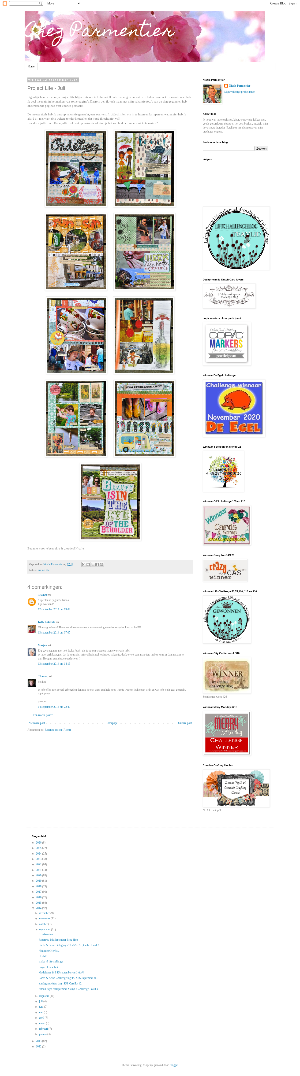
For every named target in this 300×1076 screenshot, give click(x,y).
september (45, 929)
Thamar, (43, 676)
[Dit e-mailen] (83, 564)
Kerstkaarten (46, 934)
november (45, 918)
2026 (39, 842)
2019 (39, 880)
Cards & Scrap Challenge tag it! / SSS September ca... (68, 978)
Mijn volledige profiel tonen (239, 91)
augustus (44, 996)
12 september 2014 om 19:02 (54, 609)
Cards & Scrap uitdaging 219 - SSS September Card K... (70, 945)
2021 (39, 870)
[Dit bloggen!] (88, 564)
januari (43, 1034)
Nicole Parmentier (239, 85)
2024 (39, 853)
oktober (43, 924)
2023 (39, 859)
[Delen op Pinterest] (101, 564)
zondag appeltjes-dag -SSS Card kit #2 (60, 983)
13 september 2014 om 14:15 (54, 663)
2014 (39, 908)
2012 (39, 1046)
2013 (39, 1041)
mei (41, 1012)
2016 (39, 897)
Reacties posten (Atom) (58, 729)
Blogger (173, 1065)
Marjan (43, 645)
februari (44, 1028)
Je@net (42, 595)
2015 (39, 902)
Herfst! (43, 956)
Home (31, 66)
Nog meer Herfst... (49, 950)
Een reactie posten (43, 715)
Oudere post (185, 723)
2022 (39, 864)
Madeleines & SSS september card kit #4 (61, 972)
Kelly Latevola (46, 622)
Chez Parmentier (99, 32)
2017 (39, 891)
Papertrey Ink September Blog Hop (58, 939)
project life (43, 569)
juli (41, 1001)
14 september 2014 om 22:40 (54, 706)
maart (42, 1023)
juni (41, 1006)
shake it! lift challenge (51, 961)
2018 (39, 886)
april (42, 1017)
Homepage (111, 723)
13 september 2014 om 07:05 (54, 632)
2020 (39, 875)
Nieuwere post (37, 723)
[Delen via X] (92, 564)
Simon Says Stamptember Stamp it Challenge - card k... (69, 989)
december (44, 913)
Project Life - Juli (48, 967)
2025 (39, 848)
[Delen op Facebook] (97, 564)
